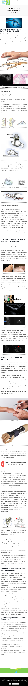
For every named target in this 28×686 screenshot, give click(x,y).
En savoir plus (16, 683)
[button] (17, 1)
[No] (26, 681)
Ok (10, 683)
